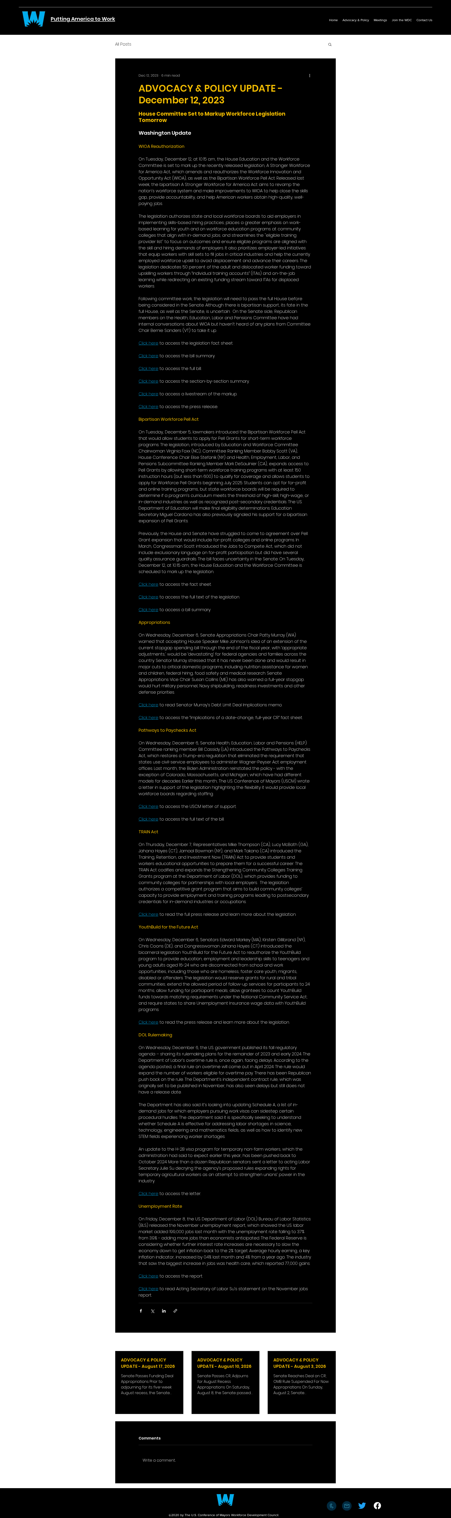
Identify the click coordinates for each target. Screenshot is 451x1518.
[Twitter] (362, 1506)
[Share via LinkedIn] (164, 1311)
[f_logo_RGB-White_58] (377, 1506)
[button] (330, 44)
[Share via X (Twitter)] (152, 1311)
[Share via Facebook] (141, 1311)
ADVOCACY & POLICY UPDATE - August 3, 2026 (299, 1363)
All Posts (123, 44)
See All (330, 1342)
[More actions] (309, 75)
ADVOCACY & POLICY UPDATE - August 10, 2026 (224, 1363)
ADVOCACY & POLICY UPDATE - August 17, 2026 (148, 1363)
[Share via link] (175, 1311)
